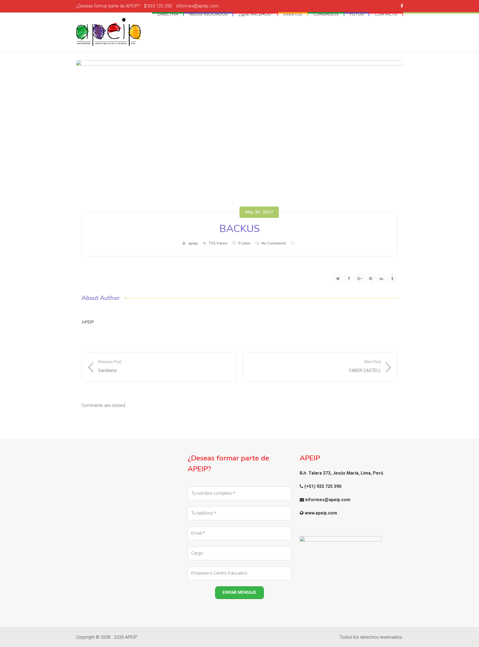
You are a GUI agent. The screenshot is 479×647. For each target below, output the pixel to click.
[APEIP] (108, 32)
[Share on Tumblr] (392, 278)
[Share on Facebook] (349, 278)
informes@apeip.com (197, 6)
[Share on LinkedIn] (381, 278)
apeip (193, 243)
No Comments (273, 243)
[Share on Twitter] (338, 278)
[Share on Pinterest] (370, 278)
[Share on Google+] (359, 278)
